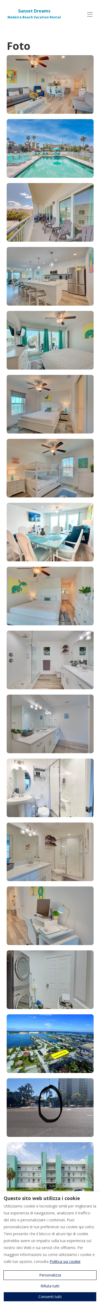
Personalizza (50, 1275)
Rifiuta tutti (50, 1285)
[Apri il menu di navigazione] (90, 14)
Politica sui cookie (65, 1261)
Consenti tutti (50, 1296)
